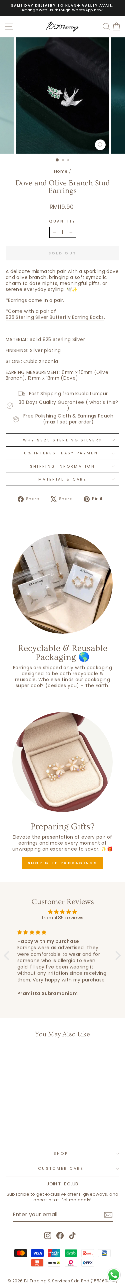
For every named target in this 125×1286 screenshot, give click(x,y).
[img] (62, 912)
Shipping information (62, 466)
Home (61, 171)
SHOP (61, 1153)
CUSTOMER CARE (61, 1168)
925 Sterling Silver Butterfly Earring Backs (55, 318)
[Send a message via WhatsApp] (114, 1275)
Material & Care (62, 479)
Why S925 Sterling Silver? (62, 440)
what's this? (103, 402)
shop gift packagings (62, 863)
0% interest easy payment (62, 453)
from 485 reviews (63, 918)
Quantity (62, 221)
